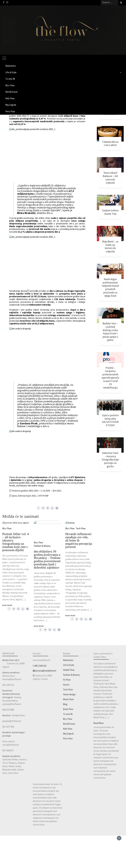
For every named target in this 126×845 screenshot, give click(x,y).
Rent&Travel (11, 91)
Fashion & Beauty (42, 545)
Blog (65, 704)
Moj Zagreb (10, 104)
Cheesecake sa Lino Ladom (110, 143)
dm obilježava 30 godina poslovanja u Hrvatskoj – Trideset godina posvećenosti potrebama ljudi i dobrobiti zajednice (47, 559)
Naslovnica (10, 65)
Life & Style (10, 72)
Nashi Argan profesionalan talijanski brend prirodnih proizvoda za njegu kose (110, 287)
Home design (69, 694)
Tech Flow (81, 528)
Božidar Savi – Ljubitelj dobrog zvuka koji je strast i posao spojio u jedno (110, 332)
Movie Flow (68, 699)
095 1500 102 (40, 665)
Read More (7, 605)
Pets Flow (10, 111)
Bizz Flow (10, 85)
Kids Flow (10, 98)
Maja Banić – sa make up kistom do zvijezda (110, 246)
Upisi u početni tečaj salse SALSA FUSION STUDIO (110, 420)
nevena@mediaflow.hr (45, 670)
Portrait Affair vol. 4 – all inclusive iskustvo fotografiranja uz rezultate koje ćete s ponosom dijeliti (15, 542)
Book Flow (68, 709)
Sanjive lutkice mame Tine (110, 212)
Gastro (66, 684)
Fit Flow (67, 679)
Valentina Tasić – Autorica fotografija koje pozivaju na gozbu (110, 459)
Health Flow (69, 669)
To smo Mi (10, 78)
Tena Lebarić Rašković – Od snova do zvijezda (110, 177)
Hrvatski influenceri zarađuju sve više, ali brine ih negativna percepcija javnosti (78, 540)
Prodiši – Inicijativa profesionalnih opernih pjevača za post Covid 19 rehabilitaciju (110, 377)
